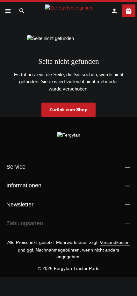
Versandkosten (115, 242)
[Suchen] (22, 10)
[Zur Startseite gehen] (68, 10)
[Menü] (8, 10)
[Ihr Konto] (114, 10)
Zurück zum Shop (68, 109)
